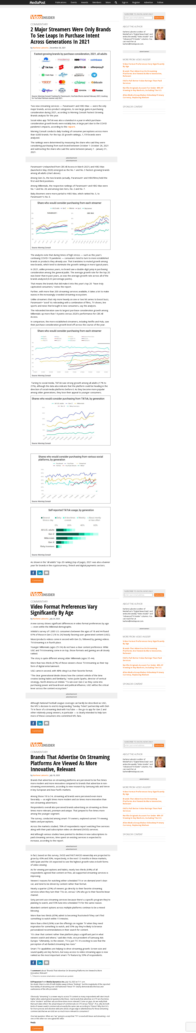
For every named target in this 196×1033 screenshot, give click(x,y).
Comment (37, 580)
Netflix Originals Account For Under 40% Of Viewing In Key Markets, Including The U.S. (143, 89)
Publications (60, 2)
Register (136, 2)
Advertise (148, 2)
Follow (160, 2)
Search (116, 2)
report (71, 126)
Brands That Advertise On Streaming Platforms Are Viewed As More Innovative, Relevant (142, 73)
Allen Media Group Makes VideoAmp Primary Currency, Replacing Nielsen (143, 96)
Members (96, 2)
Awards (84, 2)
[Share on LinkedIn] (40, 573)
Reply (33, 1022)
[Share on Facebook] (33, 573)
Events (74, 2)
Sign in (125, 2)
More (108, 2)
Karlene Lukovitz (40, 48)
